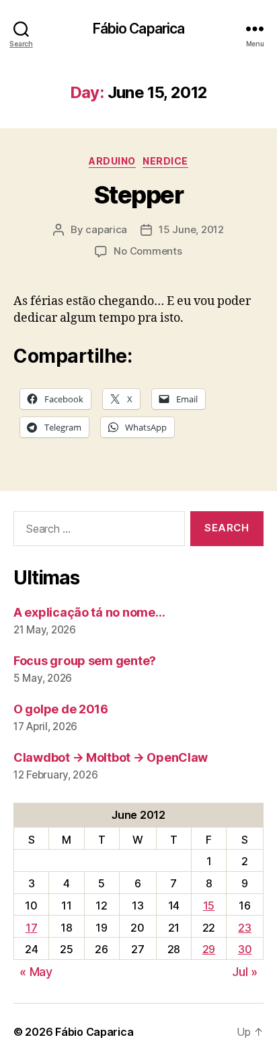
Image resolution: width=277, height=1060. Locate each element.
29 (208, 949)
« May (35, 972)
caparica (106, 229)
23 (244, 927)
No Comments (148, 251)
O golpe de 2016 (60, 709)
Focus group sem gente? (84, 661)
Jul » (245, 972)
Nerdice (165, 161)
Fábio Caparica (139, 28)
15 (208, 905)
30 (244, 949)
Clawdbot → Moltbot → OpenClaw (110, 757)
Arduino (112, 161)
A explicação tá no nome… (89, 612)
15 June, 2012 (191, 229)
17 (31, 927)
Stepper (139, 195)
